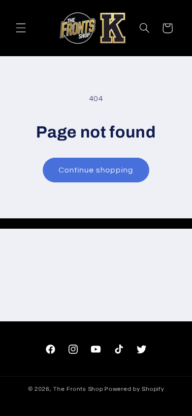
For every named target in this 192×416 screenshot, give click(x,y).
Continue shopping (96, 170)
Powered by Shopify (134, 389)
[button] (20, 28)
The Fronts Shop (78, 389)
